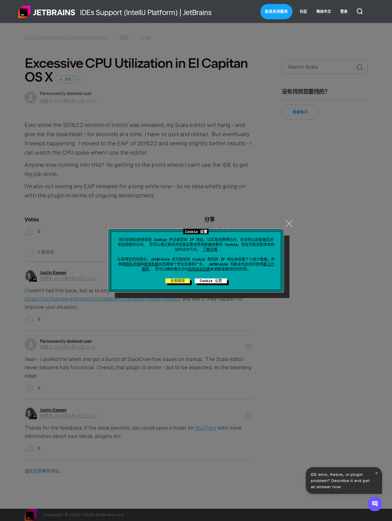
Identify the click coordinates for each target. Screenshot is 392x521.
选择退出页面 (199, 269)
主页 (46, 12)
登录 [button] (344, 12)
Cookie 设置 (211, 280)
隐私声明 (133, 264)
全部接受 (177, 280)
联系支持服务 (276, 12)
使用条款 (151, 264)
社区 (303, 12)
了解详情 (210, 249)
